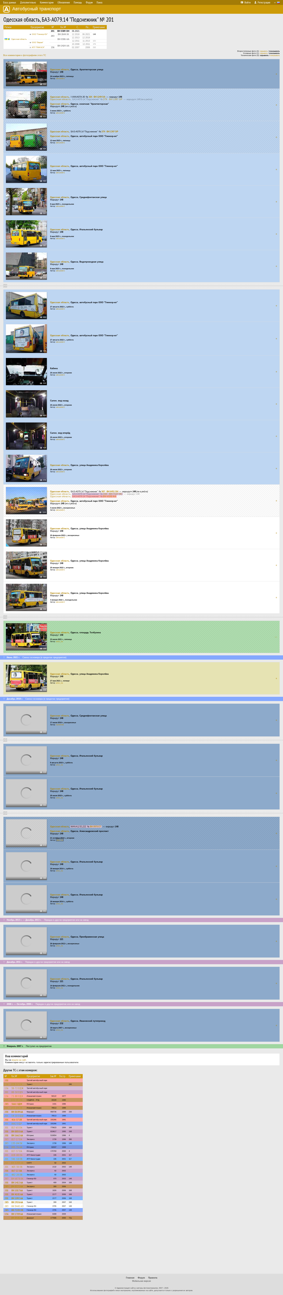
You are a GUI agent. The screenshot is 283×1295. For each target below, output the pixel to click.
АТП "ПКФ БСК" (38, 47)
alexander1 (60, 78)
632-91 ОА (17, 1100)
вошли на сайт (19, 1060)
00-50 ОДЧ (17, 1092)
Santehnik (60, 725)
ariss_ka (59, 641)
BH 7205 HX (17, 1210)
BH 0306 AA (17, 1218)
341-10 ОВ (17, 1159)
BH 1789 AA (17, 1214)
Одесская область (19, 39)
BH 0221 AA (17, 1186)
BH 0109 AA (17, 1111)
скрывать (264, 51)
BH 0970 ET (95, 826)
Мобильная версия (141, 1281)
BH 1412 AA (17, 1182)
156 (7, 1084)
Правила (152, 1277)
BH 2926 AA (17, 1202)
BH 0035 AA (17, 1131)
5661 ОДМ (16, 1104)
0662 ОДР (16, 1123)
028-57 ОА (16, 1084)
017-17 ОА (16, 1139)
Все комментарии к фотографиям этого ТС (24, 55)
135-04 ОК (17, 1143)
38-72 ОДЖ (17, 1088)
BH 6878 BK (17, 1178)
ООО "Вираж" (37, 42)
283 (7, 1104)
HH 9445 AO (17, 1206)
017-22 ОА (16, 1170)
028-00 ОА (17, 1155)
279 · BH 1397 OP (113, 99)
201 (7, 1080)
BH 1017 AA (17, 1190)
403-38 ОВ (17, 1166)
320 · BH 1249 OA (97, 97)
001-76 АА (16, 1147)
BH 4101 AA (17, 1194)
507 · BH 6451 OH (110, 491)
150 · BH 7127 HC (112, 494)
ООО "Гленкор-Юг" (40, 34)
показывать (275, 55)
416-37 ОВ (16, 1119)
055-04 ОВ (17, 1107)
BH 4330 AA (109, 496)
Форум (141, 1277)
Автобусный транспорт (36, 8)
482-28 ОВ (17, 1174)
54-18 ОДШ (17, 1115)
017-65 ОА (16, 1127)
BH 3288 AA (17, 1162)
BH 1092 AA (17, 1198)
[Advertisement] (141, 1248)
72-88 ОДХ (17, 1096)
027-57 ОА (16, 1151)
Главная (130, 1277)
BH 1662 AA (17, 1135)
